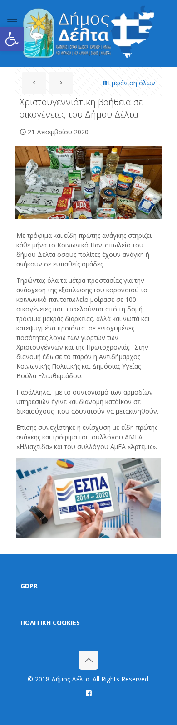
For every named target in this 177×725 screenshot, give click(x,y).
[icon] (88, 692)
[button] (12, 39)
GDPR (29, 586)
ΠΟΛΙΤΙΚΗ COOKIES (50, 622)
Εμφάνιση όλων (131, 83)
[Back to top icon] (88, 660)
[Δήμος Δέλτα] (88, 33)
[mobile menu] (12, 21)
